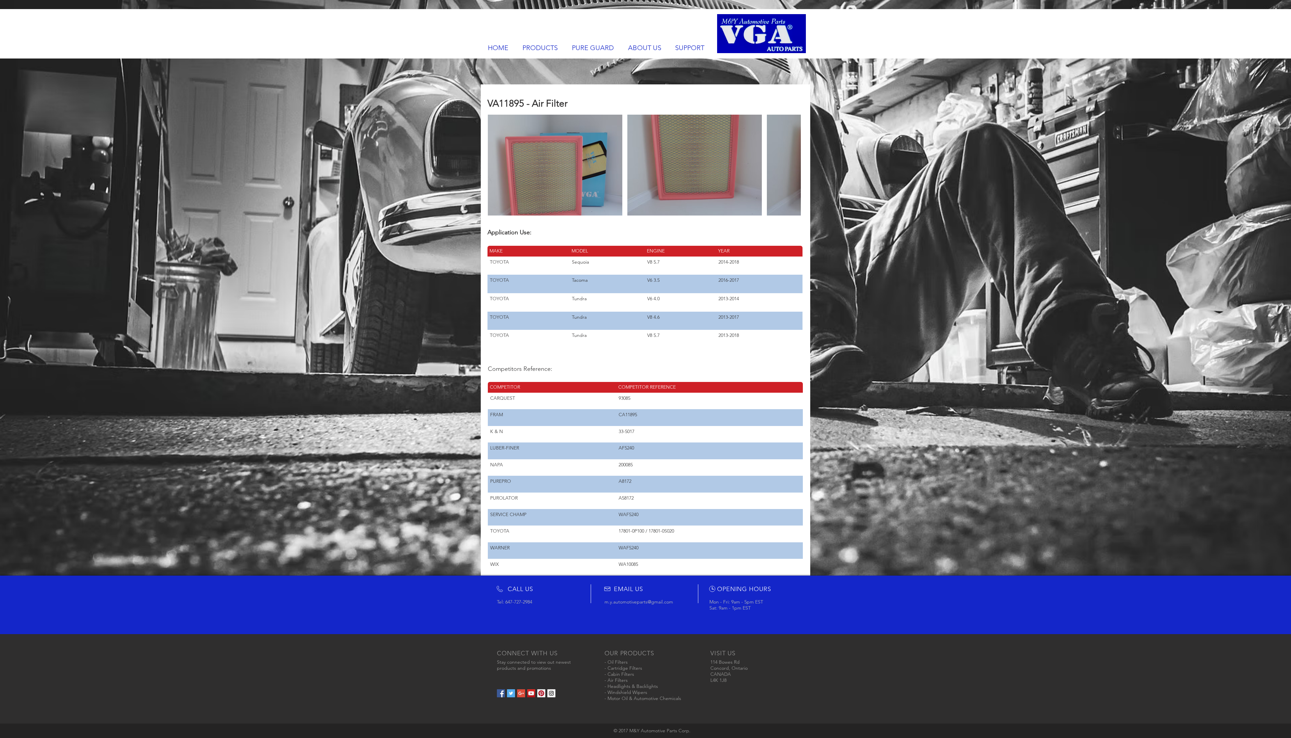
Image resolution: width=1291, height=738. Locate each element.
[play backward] (496, 165)
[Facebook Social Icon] (501, 693)
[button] (555, 165)
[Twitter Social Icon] (511, 693)
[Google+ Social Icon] (521, 693)
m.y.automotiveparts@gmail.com (638, 602)
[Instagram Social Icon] (551, 693)
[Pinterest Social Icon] (541, 693)
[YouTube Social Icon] (531, 693)
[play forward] (792, 165)
